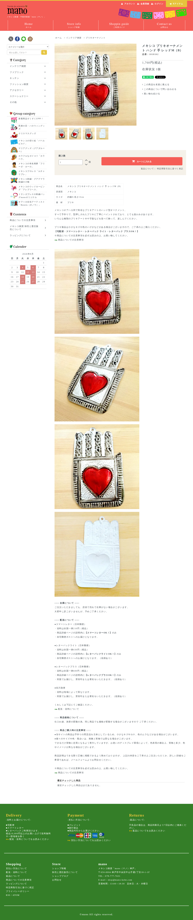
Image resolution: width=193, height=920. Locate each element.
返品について (147, 169)
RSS (8, 895)
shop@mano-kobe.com (120, 880)
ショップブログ (60, 876)
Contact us (164, 25)
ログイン (159, 4)
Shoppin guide (119, 25)
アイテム (178, 3)
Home (29, 25)
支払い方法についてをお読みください (90, 840)
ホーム (58, 38)
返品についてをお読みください (148, 831)
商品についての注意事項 (70, 235)
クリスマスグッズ (27, 133)
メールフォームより (81, 760)
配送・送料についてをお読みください (29, 839)
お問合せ (56, 880)
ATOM (16, 895)
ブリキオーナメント (96, 38)
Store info (74, 25)
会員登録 (145, 4)
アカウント (129, 4)
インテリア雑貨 (74, 38)
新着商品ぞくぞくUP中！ (31, 119)
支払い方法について (16, 868)
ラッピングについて (16, 884)
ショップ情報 (59, 868)
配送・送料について (68, 709)
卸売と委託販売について (65, 872)
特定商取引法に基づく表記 (170, 169)
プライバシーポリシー (17, 891)
